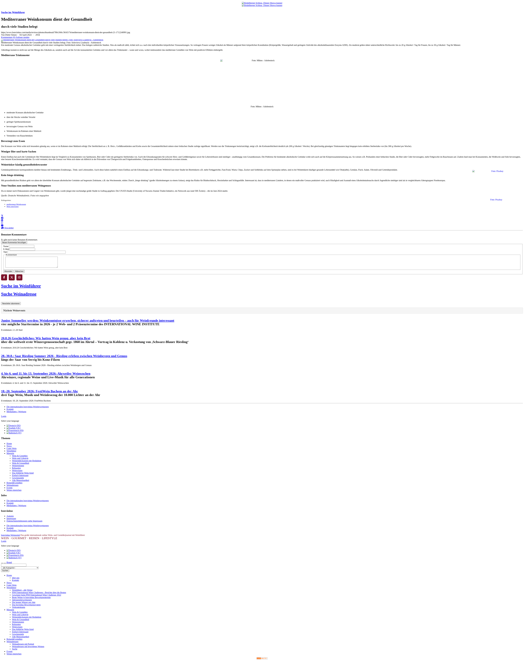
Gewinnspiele (18, 478)
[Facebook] (4, 277)
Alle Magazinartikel (20, 480)
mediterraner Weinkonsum (16, 204)
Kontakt (10, 409)
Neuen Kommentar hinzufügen (14, 242)
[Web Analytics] (262, 658)
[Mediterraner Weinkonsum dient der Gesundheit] (52, 40)
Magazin (10, 453)
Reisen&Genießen (14, 483)
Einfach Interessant (20, 475)
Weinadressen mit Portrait (23, 644)
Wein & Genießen (20, 456)
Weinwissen (17, 470)
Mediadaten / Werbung (16, 411)
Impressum (11, 518)
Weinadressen (12, 485)
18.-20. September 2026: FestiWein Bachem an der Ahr (39, 391)
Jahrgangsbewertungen (22, 600)
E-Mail (6, 249)
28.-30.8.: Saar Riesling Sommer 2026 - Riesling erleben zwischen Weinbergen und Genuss (64, 356)
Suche (14, 649)
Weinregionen (18, 465)
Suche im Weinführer (13, 12)
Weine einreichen (14, 490)
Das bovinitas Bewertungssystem (26, 605)
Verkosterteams (18, 607)
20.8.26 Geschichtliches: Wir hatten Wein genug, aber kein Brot (45, 338)
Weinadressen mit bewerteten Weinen (28, 646)
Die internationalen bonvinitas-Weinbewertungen (28, 407)
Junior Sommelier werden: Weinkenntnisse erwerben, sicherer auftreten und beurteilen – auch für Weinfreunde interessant (87, 320)
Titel (5, 252)
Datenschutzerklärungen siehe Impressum (24, 521)
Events (9, 488)
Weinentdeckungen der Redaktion (26, 461)
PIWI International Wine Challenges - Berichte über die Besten (39, 592)
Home (9, 443)
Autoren (10, 516)
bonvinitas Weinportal (10, 535)
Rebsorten (16, 468)
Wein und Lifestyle (20, 458)
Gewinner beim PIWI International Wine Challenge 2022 (36, 595)
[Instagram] (19, 277)
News (9, 446)
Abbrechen (19, 271)
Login (3, 416)
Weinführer (11, 451)
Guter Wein (12, 448)
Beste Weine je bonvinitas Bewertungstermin (31, 597)
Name (5, 246)
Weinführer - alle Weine (22, 590)
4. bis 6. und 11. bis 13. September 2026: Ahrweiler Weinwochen (45, 373)
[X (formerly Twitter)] (12, 277)
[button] (2, 215)
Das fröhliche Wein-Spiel (23, 473)
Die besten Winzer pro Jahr (23, 602)
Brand (9, 562)
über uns (15, 578)
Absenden (8, 271)
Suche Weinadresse (18, 293)
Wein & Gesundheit (20, 463)
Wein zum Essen (13, 206)
